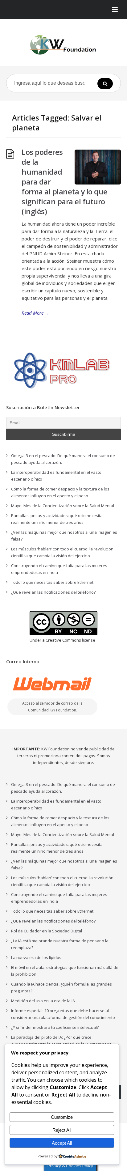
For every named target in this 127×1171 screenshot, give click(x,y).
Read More (35, 313)
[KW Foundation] (63, 45)
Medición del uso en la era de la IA (43, 1000)
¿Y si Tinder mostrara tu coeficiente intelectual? (55, 1027)
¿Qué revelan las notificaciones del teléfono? (53, 592)
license (88, 640)
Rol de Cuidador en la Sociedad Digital (46, 931)
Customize (62, 1117)
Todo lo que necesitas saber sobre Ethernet (52, 582)
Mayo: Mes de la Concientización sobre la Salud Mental (62, 505)
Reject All (61, 1130)
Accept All (62, 1143)
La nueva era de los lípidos (36, 957)
